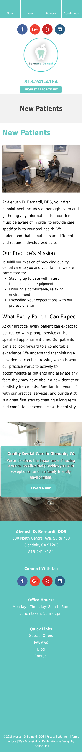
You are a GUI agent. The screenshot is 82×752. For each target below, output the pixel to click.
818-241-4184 (41, 82)
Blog (41, 649)
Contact (41, 656)
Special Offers (41, 635)
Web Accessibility (29, 741)
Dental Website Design (56, 741)
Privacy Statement (57, 736)
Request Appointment (41, 89)
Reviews (41, 642)
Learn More (41, 488)
